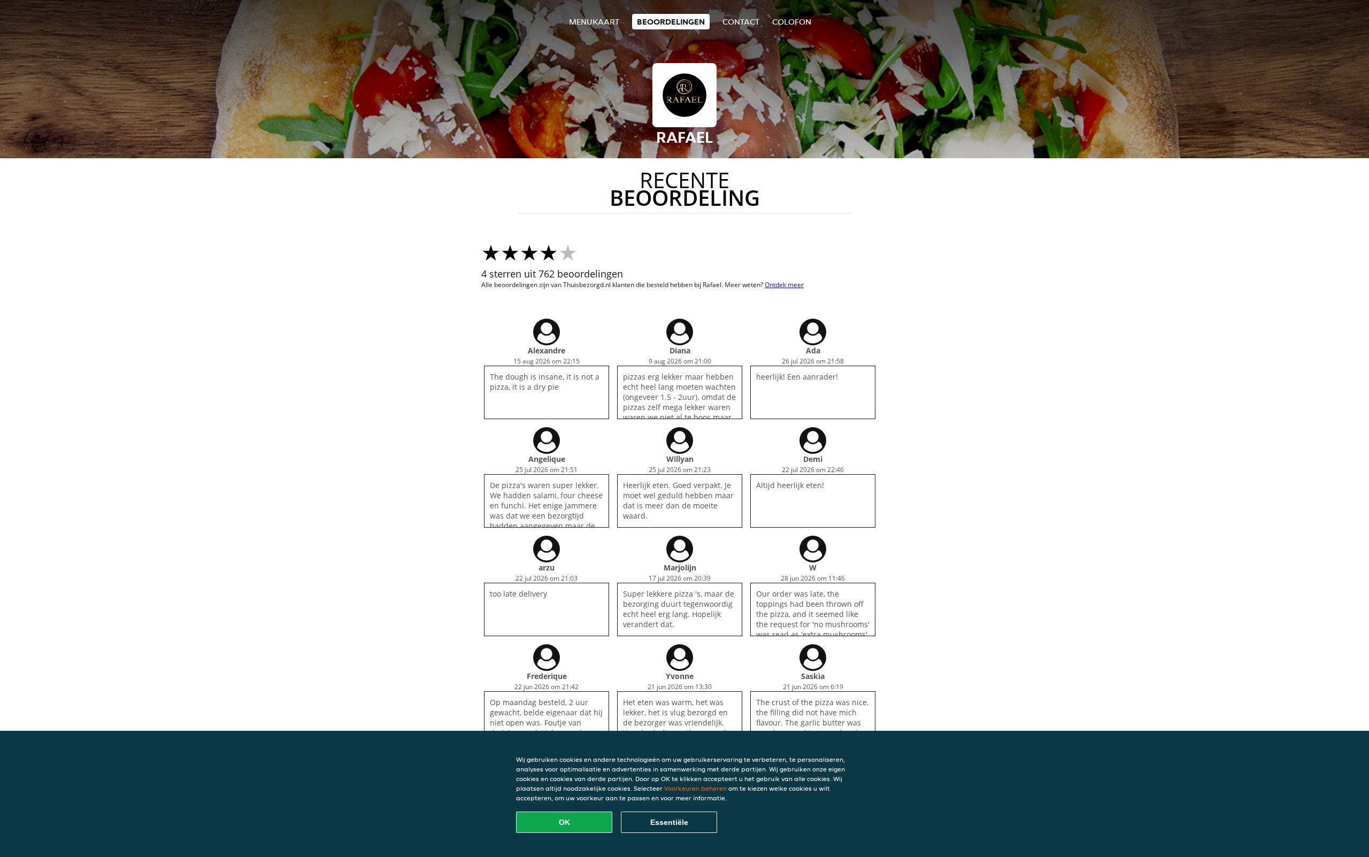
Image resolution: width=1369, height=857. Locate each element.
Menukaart (594, 21)
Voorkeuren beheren (695, 788)
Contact (740, 21)
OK (564, 822)
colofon (791, 21)
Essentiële (669, 822)
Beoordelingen (671, 21)
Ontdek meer (784, 284)
